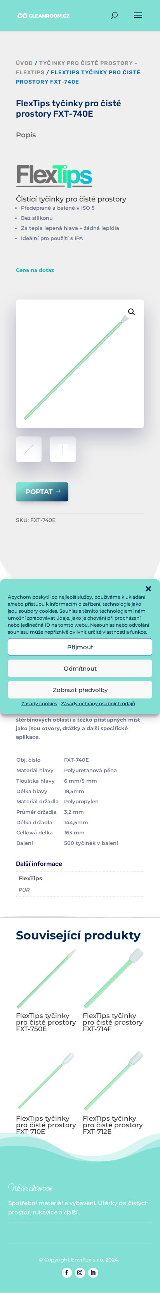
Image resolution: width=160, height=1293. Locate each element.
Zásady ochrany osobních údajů (98, 703)
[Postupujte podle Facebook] (67, 1273)
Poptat (39, 492)
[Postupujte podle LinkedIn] (93, 1273)
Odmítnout (80, 668)
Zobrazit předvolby (80, 689)
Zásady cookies (39, 703)
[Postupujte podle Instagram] (80, 1273)
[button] (148, 589)
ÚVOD (24, 63)
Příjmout (80, 646)
